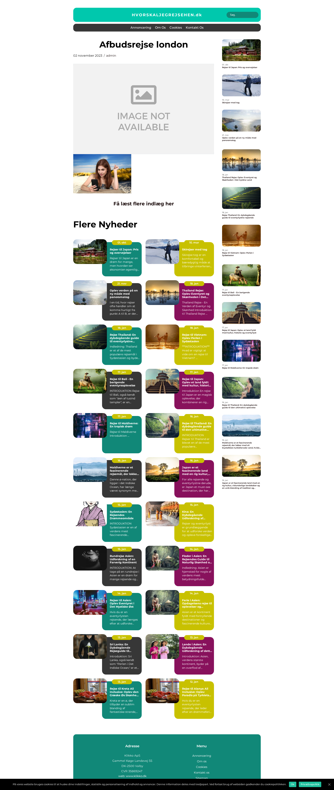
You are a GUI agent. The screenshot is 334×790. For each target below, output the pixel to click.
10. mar (194, 242)
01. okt (122, 242)
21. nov (121, 283)
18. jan (194, 283)
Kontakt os (195, 27)
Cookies (176, 27)
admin (111, 55)
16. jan (194, 416)
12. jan (194, 681)
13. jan (122, 637)
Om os (160, 27)
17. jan (122, 372)
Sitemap (202, 778)
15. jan (122, 504)
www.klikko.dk (136, 776)
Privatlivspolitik (310, 784)
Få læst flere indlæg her (143, 204)
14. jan (194, 549)
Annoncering (140, 27)
